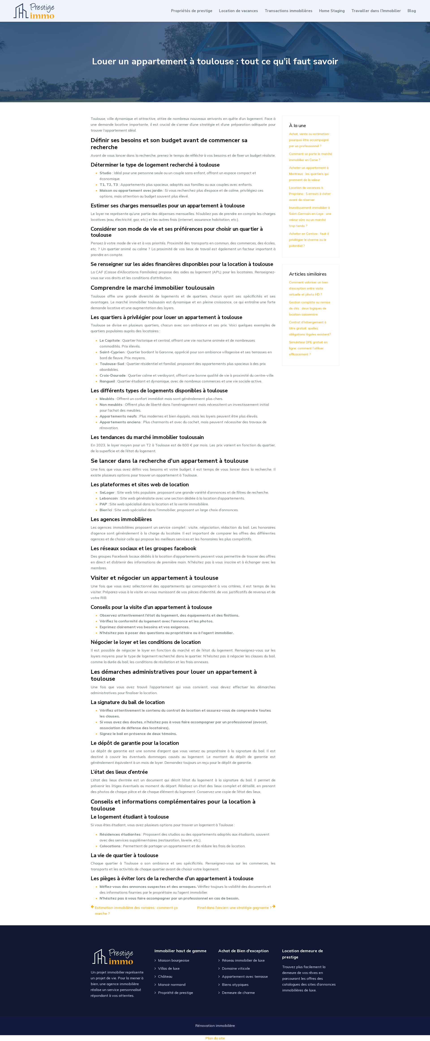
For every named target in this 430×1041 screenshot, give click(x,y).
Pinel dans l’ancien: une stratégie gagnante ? (234, 907)
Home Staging (332, 10)
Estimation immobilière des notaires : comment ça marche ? (136, 910)
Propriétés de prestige (191, 10)
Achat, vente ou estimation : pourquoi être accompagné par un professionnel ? (309, 140)
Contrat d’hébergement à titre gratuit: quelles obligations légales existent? (310, 328)
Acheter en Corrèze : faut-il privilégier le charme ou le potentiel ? (309, 240)
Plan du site (215, 1038)
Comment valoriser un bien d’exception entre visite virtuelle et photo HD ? (308, 288)
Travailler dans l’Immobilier (376, 10)
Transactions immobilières (288, 10)
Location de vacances (238, 10)
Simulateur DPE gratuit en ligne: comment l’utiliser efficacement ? (308, 348)
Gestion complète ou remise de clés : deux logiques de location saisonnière (309, 308)
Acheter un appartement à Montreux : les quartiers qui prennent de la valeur (309, 174)
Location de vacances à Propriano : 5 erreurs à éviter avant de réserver (310, 194)
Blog (412, 10)
